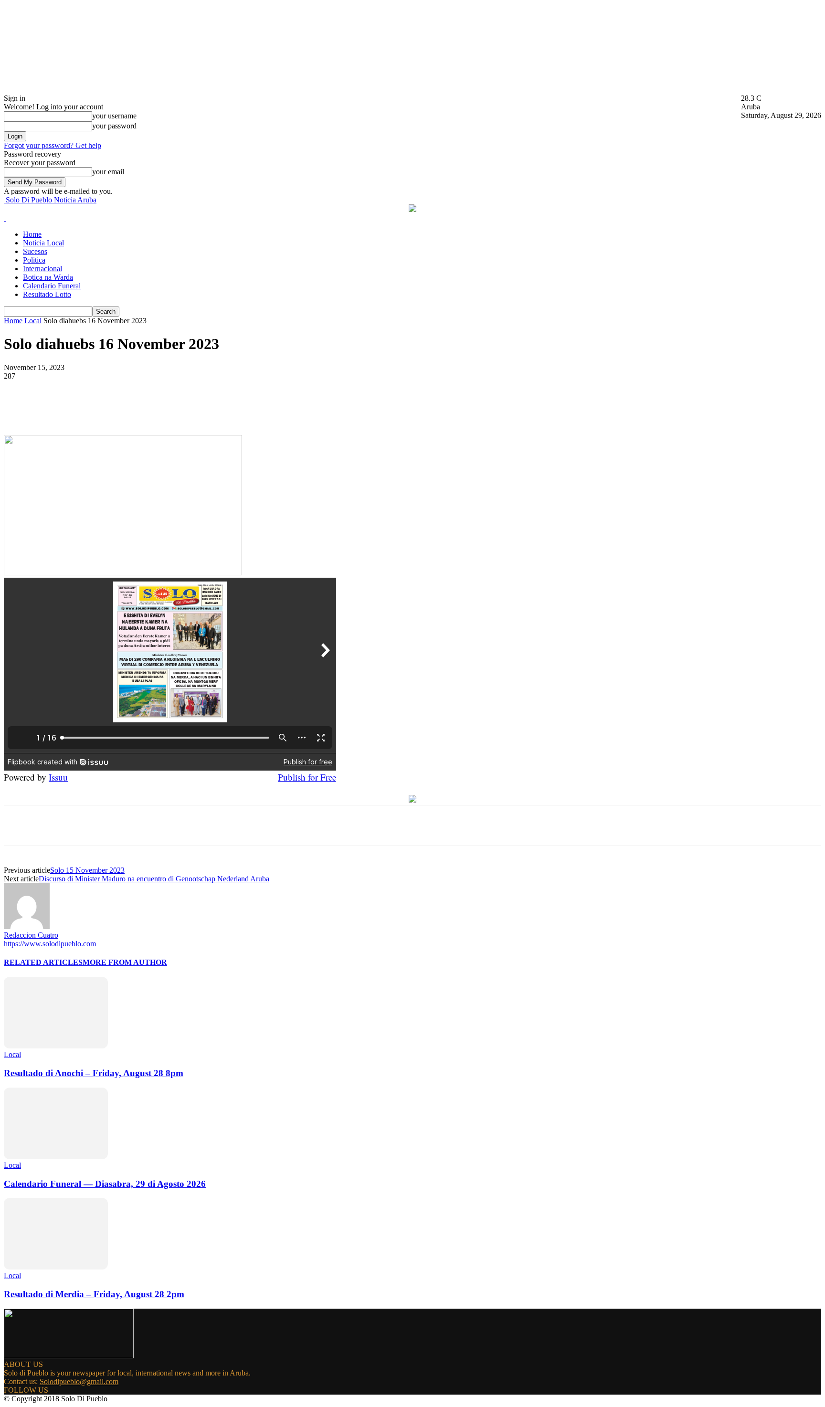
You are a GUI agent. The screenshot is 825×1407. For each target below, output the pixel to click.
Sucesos (35, 251)
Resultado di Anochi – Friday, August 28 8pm (93, 1073)
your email (108, 172)
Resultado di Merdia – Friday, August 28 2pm (94, 1294)
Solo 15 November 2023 (87, 870)
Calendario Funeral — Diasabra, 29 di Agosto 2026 (105, 1184)
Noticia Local (43, 243)
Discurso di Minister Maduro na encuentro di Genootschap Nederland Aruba (154, 879)
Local (33, 321)
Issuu (58, 777)
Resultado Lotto (47, 294)
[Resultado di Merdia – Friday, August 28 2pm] (56, 1267)
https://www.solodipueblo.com (50, 944)
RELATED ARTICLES (43, 962)
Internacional (42, 268)
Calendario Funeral (52, 286)
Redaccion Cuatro (31, 935)
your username (114, 116)
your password (114, 126)
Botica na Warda (48, 277)
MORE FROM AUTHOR (125, 962)
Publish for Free (307, 777)
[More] (229, 407)
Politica (34, 260)
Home (32, 234)
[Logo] (5, 218)
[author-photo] (27, 926)
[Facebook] (91, 407)
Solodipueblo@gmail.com (79, 1381)
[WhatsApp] (194, 407)
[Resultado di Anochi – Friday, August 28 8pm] (56, 1046)
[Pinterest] (160, 407)
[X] (125, 407)
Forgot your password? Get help (52, 145)
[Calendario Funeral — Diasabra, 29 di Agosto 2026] (56, 1157)
